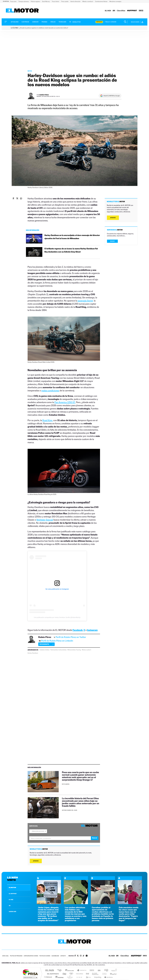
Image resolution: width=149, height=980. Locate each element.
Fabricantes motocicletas (58, 650)
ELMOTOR (12, 887)
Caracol (113, 970)
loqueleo (98, 977)
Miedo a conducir (87, 1)
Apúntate (36, 861)
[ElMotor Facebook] (75, 956)
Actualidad (14, 21)
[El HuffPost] (132, 11)
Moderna (59, 977)
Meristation (108, 977)
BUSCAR (112, 241)
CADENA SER (12, 911)
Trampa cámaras (23, 1)
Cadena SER (91, 970)
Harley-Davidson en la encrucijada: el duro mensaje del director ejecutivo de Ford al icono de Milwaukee (72, 237)
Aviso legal (5, 956)
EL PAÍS (11, 899)
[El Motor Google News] (87, 956)
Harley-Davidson (33, 653)
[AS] (114, 11)
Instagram (92, 630)
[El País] (108, 11)
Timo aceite (65, 1)
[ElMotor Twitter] (78, 956)
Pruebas (44, 21)
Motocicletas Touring (74, 650)
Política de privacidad (16, 956)
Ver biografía (44, 644)
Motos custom (86, 650)
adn (105, 970)
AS (9, 905)
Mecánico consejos (115, 1)
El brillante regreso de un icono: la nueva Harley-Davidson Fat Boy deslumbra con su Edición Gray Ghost (71, 250)
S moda (88, 977)
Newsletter (76, 22)
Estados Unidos (44, 650)
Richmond (48, 977)
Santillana (70, 970)
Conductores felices (101, 1)
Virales (52, 21)
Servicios (99, 22)
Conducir (35, 21)
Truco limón (55, 1)
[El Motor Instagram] (80, 956)
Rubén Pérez (44, 95)
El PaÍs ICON (79, 977)
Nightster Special (45, 519)
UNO (64, 973)
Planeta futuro (103, 973)
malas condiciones (50, 390)
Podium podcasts (69, 977)
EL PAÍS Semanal (95, 973)
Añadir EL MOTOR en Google (111, 96)
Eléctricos (25, 21)
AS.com (98, 970)
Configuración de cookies (31, 956)
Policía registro (35, 1)
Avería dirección (75, 1)
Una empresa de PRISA (30, 972)
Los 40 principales (60, 970)
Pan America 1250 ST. (64, 402)
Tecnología (62, 21)
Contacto (63, 956)
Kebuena (111, 973)
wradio (71, 973)
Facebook (78, 630)
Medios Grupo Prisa (30, 977)
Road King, (47, 420)
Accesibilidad (55, 956)
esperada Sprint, (85, 300)
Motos (30, 71)
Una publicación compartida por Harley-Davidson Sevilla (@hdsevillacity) (57, 617)
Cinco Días (79, 973)
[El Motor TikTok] (83, 956)
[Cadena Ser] (141, 11)
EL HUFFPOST (13, 893)
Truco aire (13, 1)
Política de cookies (44, 956)
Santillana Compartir (81, 970)
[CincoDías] (121, 11)
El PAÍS (49, 970)
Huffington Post (52, 973)
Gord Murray (46, 1)
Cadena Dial (87, 973)
